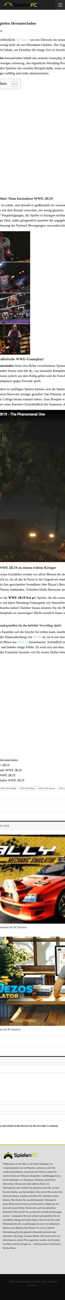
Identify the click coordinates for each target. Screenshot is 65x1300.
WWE (37, 637)
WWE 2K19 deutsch (47, 788)
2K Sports (22, 39)
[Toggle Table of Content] (13, 84)
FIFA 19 (22, 642)
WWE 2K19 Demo (27, 788)
